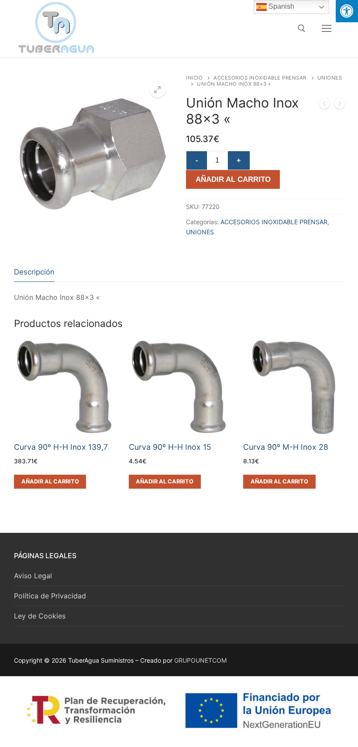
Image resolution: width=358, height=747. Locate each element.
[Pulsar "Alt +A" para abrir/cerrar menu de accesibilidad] (347, 11)
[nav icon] (327, 28)
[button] (157, 89)
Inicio (194, 78)
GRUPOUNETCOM (200, 660)
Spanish (280, 6)
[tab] (34, 272)
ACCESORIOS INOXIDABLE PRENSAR (259, 78)
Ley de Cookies (39, 615)
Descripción (34, 272)
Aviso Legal (33, 575)
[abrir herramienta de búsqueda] (302, 28)
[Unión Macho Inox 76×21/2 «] (324, 105)
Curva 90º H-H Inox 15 (170, 447)
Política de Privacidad (50, 595)
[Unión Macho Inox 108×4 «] (339, 105)
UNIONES (200, 232)
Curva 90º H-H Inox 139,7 (61, 447)
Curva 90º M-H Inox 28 (285, 447)
